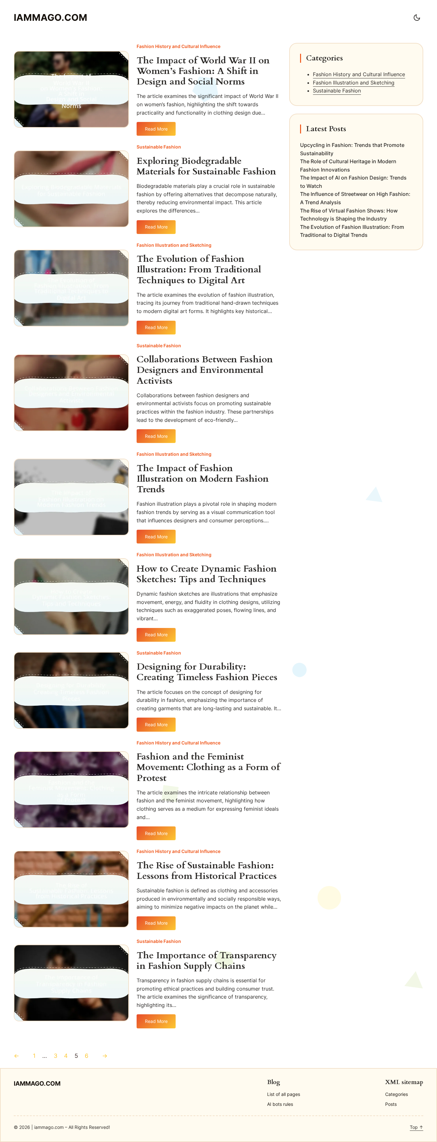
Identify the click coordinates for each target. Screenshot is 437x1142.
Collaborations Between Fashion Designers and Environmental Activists (205, 370)
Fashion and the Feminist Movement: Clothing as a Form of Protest (208, 768)
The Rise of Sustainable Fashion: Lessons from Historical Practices (207, 870)
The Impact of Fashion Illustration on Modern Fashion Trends (203, 479)
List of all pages (283, 1094)
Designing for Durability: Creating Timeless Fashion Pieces (207, 672)
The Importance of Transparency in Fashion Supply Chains (207, 960)
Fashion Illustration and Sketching (174, 245)
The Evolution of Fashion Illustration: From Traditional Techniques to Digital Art (199, 270)
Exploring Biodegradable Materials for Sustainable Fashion (206, 166)
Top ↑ (416, 1127)
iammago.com (50, 17)
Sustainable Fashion (159, 146)
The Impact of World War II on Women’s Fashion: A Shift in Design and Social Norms (203, 71)
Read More (156, 131)
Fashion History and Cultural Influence (178, 46)
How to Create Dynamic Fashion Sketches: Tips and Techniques (207, 574)
